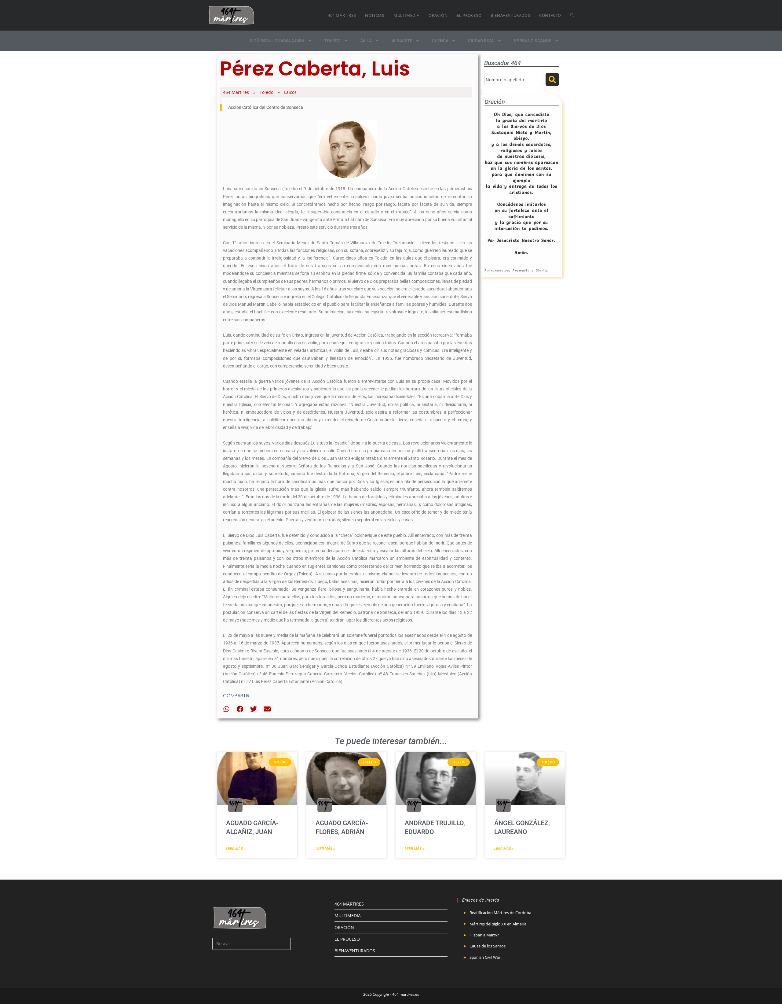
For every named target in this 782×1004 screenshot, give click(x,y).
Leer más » (236, 849)
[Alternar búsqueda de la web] (572, 15)
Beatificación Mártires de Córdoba (500, 912)
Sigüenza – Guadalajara (277, 40)
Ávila (366, 40)
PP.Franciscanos (533, 40)
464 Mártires (236, 92)
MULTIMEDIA (347, 915)
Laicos (290, 92)
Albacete (401, 40)
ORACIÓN (344, 927)
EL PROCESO (347, 939)
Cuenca (440, 40)
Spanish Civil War (485, 957)
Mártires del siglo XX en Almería (498, 924)
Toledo (332, 40)
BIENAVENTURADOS (354, 951)
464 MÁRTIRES (349, 904)
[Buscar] (552, 79)
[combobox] (513, 79)
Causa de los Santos (488, 946)
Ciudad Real (481, 40)
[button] (226, 709)
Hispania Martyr (484, 935)
